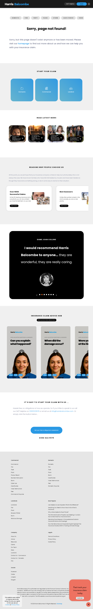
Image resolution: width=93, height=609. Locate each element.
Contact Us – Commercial (18, 555)
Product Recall (15, 475)
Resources (14, 542)
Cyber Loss (14, 483)
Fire (12, 467)
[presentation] (37, 295)
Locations (13, 553)
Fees (12, 491)
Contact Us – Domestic (17, 558)
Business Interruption (17, 478)
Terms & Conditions (53, 536)
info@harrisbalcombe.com (62, 411)
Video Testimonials (16, 489)
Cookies (7, 604)
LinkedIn (13, 577)
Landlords (14, 505)
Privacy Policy (52, 539)
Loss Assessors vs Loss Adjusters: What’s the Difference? (63, 505)
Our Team (14, 547)
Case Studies (14, 486)
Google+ (13, 580)
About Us (13, 536)
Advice (13, 539)
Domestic (51, 464)
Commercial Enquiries (17, 494)
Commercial (14, 464)
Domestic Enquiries (53, 486)
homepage (23, 44)
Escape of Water (15, 513)
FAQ (12, 561)
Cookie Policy (52, 542)
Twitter (13, 574)
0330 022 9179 (46, 438)
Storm (12, 480)
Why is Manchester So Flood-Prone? (58, 512)
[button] (39, 294)
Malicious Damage (16, 518)
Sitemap (59, 603)
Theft (12, 469)
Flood (12, 472)
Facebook (13, 571)
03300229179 (34, 411)
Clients (13, 544)
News (12, 550)
